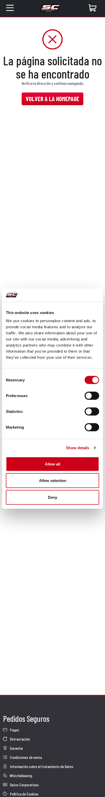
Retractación (19, 739)
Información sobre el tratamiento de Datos (41, 766)
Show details (77, 448)
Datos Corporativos (24, 784)
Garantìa (16, 748)
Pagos (14, 729)
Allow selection (52, 480)
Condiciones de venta (25, 757)
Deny (52, 497)
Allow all (52, 464)
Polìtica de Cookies (23, 793)
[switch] (92, 396)
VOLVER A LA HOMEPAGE (52, 98)
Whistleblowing (20, 775)
